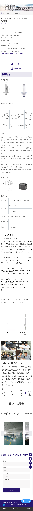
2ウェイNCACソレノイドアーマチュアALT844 (15, 302)
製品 (8, 13)
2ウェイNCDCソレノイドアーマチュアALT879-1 (16, 299)
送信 (11, 490)
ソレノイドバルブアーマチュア (19, 13)
